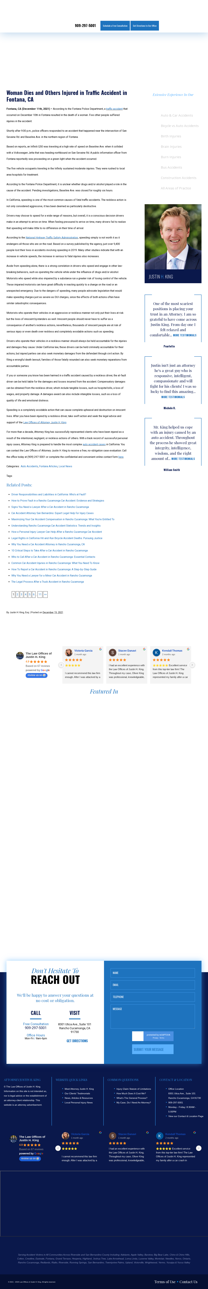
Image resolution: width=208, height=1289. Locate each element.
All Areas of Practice (176, 188)
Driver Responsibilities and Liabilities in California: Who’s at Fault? (48, 494)
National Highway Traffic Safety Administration (52, 237)
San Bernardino (96, 1262)
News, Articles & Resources (79, 1098)
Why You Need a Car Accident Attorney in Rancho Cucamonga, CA (48, 544)
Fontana (50, 1258)
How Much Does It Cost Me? (131, 1093)
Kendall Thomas (172, 650)
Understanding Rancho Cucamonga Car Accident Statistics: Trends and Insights (56, 525)
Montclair (159, 1258)
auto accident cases (94, 444)
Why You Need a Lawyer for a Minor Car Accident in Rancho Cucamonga (51, 575)
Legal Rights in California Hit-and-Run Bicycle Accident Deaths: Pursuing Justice (56, 538)
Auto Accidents (29, 466)
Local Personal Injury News (79, 1102)
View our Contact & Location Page (185, 1116)
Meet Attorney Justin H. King (79, 1089)
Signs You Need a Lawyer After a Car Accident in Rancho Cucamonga (50, 507)
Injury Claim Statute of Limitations (134, 1089)
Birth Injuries (171, 136)
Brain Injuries (171, 146)
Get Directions (77, 1040)
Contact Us (188, 1281)
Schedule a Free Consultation (115, 25)
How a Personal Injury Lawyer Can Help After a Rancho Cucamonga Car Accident (56, 531)
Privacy (155, 1038)
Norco (178, 1258)
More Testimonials (184, 335)
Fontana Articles (48, 466)
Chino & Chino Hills (179, 1254)
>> (45, 594)
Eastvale (40, 1258)
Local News (65, 466)
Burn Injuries (171, 157)
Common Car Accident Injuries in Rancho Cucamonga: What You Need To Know (55, 563)
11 (40, 594)
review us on (35, 675)
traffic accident (114, 108)
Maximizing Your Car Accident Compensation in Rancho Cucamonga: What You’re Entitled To (62, 519)
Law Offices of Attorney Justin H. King (44, 422)
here (121, 456)
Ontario (186, 1258)
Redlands (45, 1262)
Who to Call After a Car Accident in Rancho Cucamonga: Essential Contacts (53, 556)
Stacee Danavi (127, 650)
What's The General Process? (132, 1098)
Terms (162, 1038)
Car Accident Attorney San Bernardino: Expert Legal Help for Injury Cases (52, 513)
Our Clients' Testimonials (77, 1093)
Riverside (63, 1262)
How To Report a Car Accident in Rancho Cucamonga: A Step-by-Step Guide (54, 569)
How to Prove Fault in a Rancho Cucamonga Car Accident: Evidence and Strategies (57, 500)
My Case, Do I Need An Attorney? (134, 1102)
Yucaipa (170, 1262)
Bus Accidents (171, 167)
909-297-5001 (85, 25)
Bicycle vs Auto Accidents (180, 126)
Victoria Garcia (83, 650)
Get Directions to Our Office (144, 25)
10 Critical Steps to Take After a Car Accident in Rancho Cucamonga (49, 550)
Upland (129, 1262)
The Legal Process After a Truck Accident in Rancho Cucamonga (47, 581)
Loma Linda (131, 1258)
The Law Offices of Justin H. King (39, 655)
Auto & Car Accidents (177, 115)
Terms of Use (165, 1281)
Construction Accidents (178, 178)
